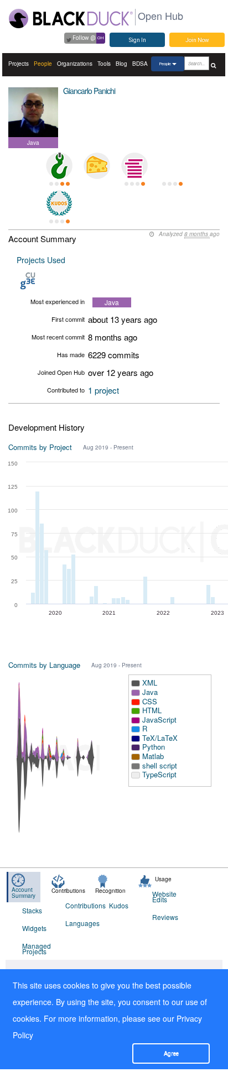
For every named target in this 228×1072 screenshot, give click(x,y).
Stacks (32, 910)
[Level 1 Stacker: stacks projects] (134, 166)
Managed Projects (36, 948)
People (43, 63)
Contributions (80, 905)
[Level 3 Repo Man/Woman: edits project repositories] (59, 166)
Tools (104, 63)
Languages (80, 923)
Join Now (197, 40)
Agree (171, 1053)
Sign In (137, 40)
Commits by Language (44, 665)
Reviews (165, 917)
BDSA (140, 63)
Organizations (74, 63)
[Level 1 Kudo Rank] (59, 203)
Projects (18, 63)
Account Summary (23, 893)
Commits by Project (40, 447)
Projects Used (41, 259)
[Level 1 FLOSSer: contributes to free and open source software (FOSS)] (172, 166)
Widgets (34, 928)
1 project (103, 390)
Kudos (118, 905)
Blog (121, 63)
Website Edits (164, 896)
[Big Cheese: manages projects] (97, 166)
